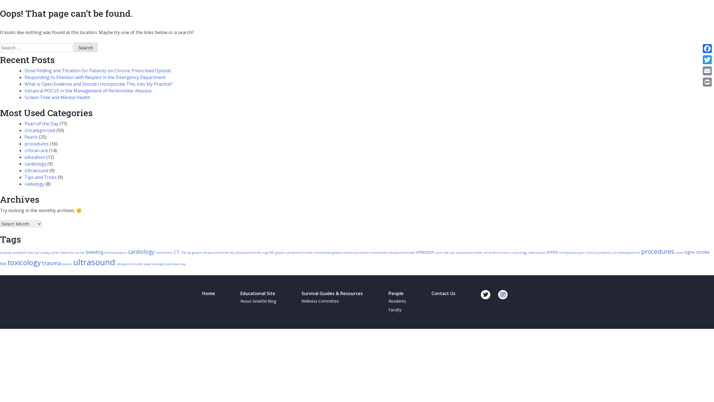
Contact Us (443, 293)
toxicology (24, 262)
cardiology (35, 164)
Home (208, 293)
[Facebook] (707, 48)
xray (182, 264)
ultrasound (94, 262)
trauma (51, 263)
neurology (519, 253)
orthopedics (568, 253)
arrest (80, 253)
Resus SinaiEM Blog (258, 301)
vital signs (158, 264)
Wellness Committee (320, 301)
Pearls (31, 137)
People (396, 293)
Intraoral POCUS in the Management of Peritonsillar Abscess (88, 91)
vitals (147, 264)
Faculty (395, 309)
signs (689, 252)
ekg (265, 253)
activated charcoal (25, 253)
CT (176, 252)
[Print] (707, 82)
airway (45, 253)
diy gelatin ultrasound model (208, 253)
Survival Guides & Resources (332, 293)
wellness (172, 264)
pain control (587, 253)
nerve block (492, 253)
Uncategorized (40, 130)
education (35, 157)
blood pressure (116, 253)
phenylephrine (629, 253)
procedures (37, 144)
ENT (271, 253)
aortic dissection (63, 253)
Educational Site (257, 293)
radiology (34, 184)
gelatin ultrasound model (293, 253)
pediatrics (604, 253)
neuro (506, 253)
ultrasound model (129, 264)
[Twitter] (707, 59)
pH (615, 253)
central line (164, 253)
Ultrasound (36, 171)
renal (679, 253)
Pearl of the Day (41, 124)
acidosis (5, 253)
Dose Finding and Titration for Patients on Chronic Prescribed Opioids (98, 71)
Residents (397, 301)
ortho (552, 252)
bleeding (94, 252)
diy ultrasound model (246, 253)
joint (438, 253)
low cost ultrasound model (462, 253)
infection (425, 252)
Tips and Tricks (41, 177)
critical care (36, 150)
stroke (703, 252)
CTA (183, 253)
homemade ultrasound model (392, 253)
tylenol (67, 264)
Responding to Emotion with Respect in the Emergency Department (95, 77)
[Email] (707, 70)
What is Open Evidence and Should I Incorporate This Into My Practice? (98, 84)
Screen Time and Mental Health (57, 97)
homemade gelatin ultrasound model (341, 253)
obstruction (536, 253)
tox (3, 264)
